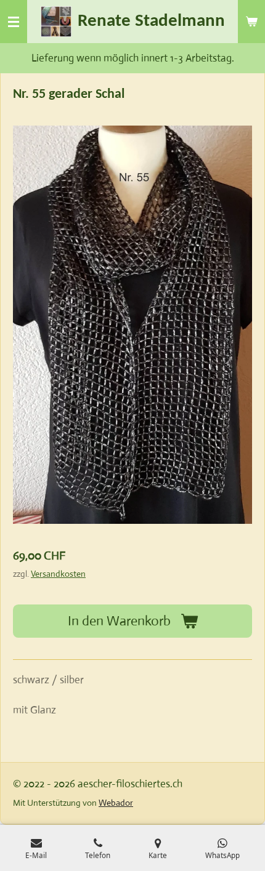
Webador (116, 802)
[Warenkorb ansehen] (251, 21)
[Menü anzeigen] (13, 21)
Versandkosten (58, 573)
